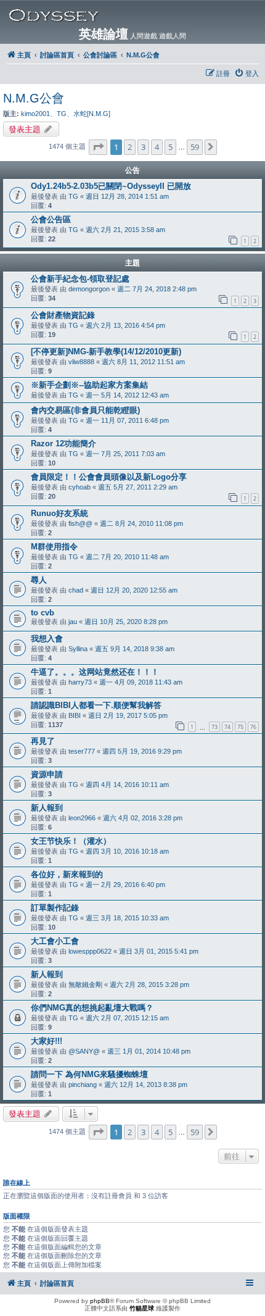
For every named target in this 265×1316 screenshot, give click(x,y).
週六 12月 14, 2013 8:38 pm (145, 1084)
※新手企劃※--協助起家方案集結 (89, 384)
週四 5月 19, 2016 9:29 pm (142, 751)
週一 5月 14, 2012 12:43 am (127, 395)
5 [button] (170, 146)
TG (62, 113)
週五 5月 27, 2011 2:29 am (137, 487)
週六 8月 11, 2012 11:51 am (143, 361)
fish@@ (80, 523)
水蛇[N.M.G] (91, 113)
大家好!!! (46, 1041)
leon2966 (82, 818)
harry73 (80, 682)
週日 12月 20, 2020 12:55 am (134, 590)
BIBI (74, 715)
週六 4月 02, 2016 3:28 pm (142, 818)
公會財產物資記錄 (63, 315)
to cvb (42, 612)
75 (240, 727)
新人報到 (47, 807)
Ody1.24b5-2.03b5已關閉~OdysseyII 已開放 (111, 186)
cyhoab (79, 487)
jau (72, 621)
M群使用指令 (54, 546)
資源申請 (47, 774)
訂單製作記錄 (55, 907)
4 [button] (157, 146)
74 (227, 727)
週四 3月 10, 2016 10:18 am (127, 851)
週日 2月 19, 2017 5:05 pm (128, 715)
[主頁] (135, 15)
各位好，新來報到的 (67, 874)
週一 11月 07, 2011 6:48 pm (127, 420)
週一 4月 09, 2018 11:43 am (140, 682)
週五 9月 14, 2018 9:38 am (134, 648)
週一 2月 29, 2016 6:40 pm (125, 884)
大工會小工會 (55, 941)
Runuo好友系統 (59, 513)
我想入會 (47, 638)
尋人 (39, 580)
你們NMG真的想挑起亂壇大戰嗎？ (92, 1007)
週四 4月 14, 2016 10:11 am (127, 784)
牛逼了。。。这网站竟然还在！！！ (95, 672)
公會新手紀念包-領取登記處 (80, 278)
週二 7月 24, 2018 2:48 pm (157, 289)
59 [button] (194, 146)
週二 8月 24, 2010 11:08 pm (141, 523)
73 (214, 727)
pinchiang (82, 1084)
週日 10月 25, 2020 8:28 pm (126, 621)
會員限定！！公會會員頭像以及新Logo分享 (109, 476)
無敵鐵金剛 (85, 984)
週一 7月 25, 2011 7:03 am (125, 453)
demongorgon (89, 289)
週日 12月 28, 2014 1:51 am (127, 196)
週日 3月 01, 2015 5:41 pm (158, 951)
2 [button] (130, 146)
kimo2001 (35, 113)
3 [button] (143, 146)
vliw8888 (81, 361)
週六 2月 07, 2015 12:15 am (127, 1018)
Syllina (78, 648)
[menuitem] (246, 73)
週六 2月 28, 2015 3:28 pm (149, 984)
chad (75, 590)
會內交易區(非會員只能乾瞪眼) (85, 410)
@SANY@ (84, 1051)
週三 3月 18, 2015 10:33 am (127, 918)
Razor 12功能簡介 (63, 443)
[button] (98, 147)
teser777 (81, 751)
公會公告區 (51, 219)
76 (253, 727)
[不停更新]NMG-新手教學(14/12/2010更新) (106, 351)
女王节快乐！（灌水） (71, 841)
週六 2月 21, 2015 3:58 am (125, 229)
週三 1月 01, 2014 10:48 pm (148, 1051)
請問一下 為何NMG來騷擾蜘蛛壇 (89, 1074)
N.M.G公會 (33, 98)
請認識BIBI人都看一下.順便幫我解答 (96, 705)
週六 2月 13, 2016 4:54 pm (125, 325)
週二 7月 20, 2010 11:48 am (127, 556)
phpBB (100, 1300)
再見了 (43, 741)
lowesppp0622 (90, 951)
